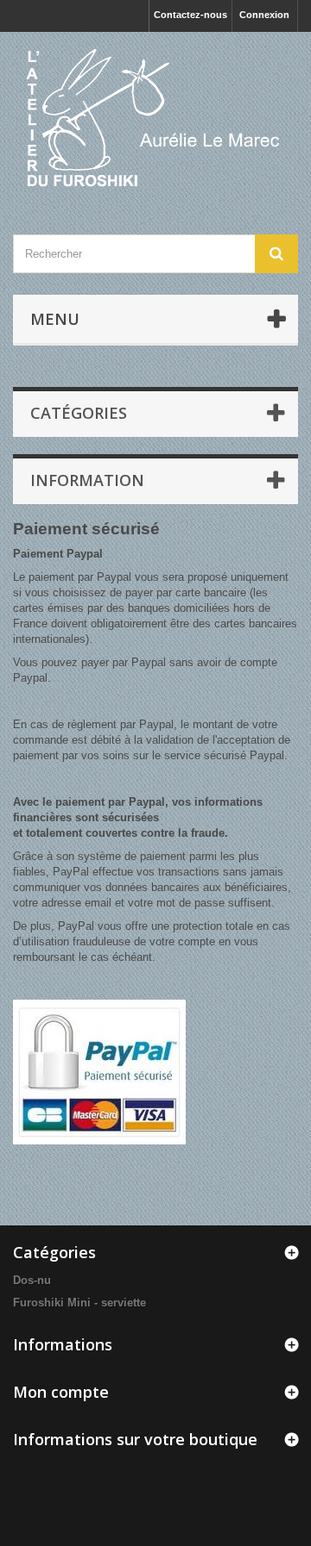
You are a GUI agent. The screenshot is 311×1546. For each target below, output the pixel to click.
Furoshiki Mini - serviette (79, 1302)
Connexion (264, 14)
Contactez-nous (190, 14)
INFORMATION (87, 480)
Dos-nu (32, 1280)
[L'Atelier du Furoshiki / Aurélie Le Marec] (155, 118)
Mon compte (61, 1391)
